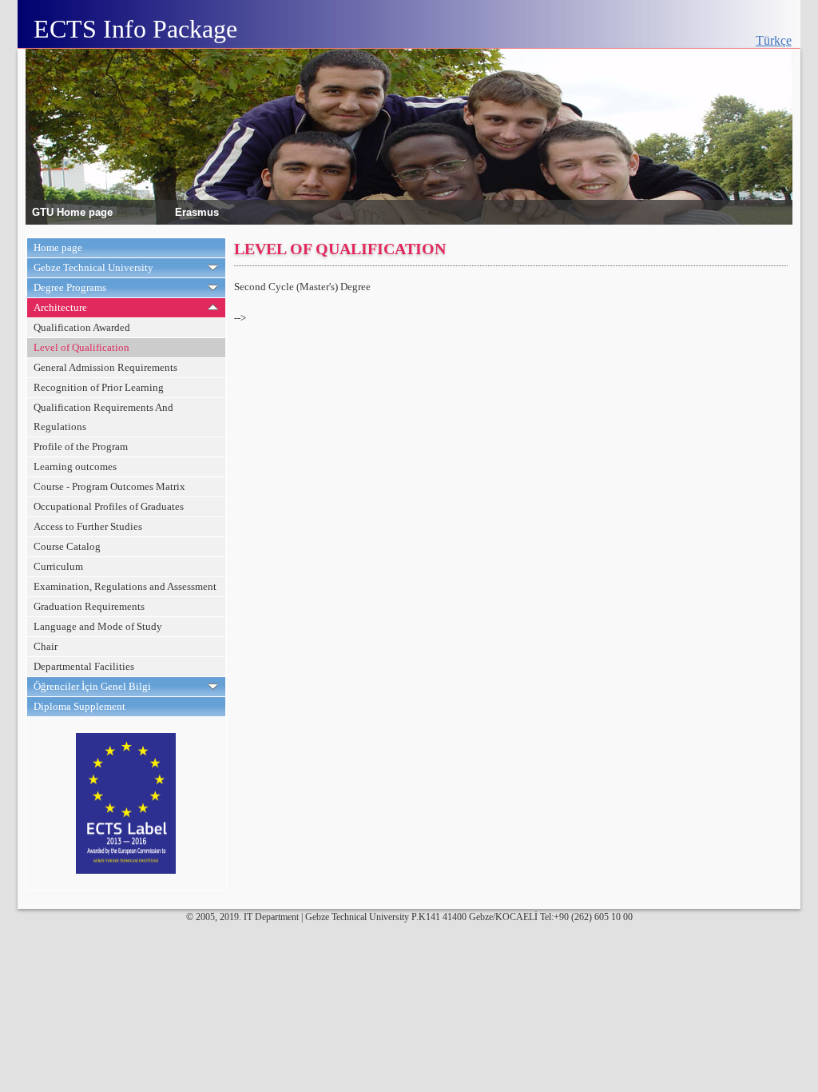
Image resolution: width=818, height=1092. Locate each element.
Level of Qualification (81, 347)
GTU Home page (72, 211)
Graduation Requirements (89, 606)
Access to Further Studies (88, 526)
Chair (46, 646)
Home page (58, 247)
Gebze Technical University (93, 267)
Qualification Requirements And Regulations (103, 416)
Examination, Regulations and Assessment (125, 586)
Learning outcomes (75, 466)
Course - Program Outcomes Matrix (109, 486)
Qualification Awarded (82, 327)
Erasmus (197, 211)
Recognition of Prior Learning (99, 387)
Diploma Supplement (79, 706)
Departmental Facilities (84, 666)
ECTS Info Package (135, 28)
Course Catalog (67, 546)
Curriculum (58, 566)
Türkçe (774, 40)
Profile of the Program (81, 446)
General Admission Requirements (105, 367)
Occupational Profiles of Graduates (109, 506)
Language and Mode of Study (98, 626)
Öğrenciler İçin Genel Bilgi (92, 686)
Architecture (60, 307)
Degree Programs (70, 287)
